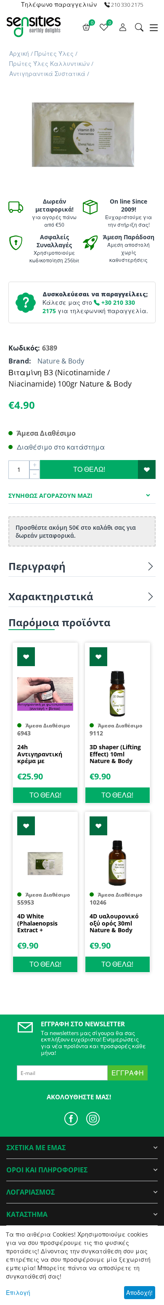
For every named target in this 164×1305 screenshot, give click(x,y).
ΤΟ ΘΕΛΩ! (89, 469)
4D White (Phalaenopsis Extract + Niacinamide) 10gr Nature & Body (43, 923)
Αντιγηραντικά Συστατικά (47, 74)
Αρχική (19, 54)
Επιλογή (18, 1293)
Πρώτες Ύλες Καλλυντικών (49, 64)
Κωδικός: (23, 348)
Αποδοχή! (139, 1293)
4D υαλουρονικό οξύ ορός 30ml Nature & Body (114, 923)
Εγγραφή (127, 1072)
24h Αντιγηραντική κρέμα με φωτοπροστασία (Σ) (42, 754)
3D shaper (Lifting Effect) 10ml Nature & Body (115, 754)
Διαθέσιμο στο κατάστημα (61, 447)
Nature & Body (60, 361)
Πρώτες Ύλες (54, 54)
